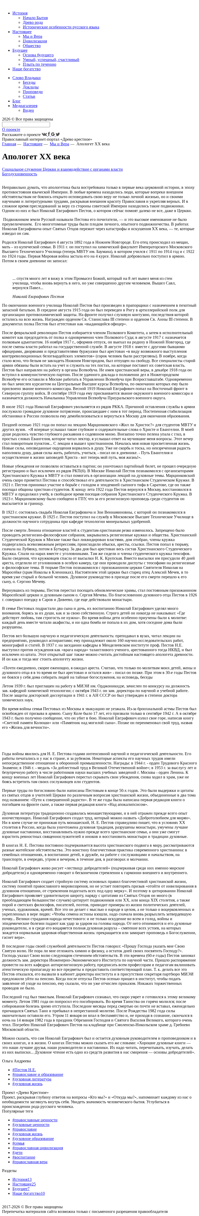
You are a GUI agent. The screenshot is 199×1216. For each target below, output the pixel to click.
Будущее (19, 50)
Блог (16, 101)
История (19, 13)
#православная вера (29, 1162)
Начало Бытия (35, 18)
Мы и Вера (32, 36)
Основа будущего (38, 55)
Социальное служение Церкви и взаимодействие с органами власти (62, 169)
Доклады (31, 87)
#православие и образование (37, 1074)
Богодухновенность (19, 174)
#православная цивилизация (37, 1148)
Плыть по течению (39, 64)
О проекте (11, 129)
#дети (17, 1152)
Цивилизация (35, 41)
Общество (32, 45)
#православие (24, 1129)
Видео (28, 110)
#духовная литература (31, 1079)
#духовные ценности (30, 1124)
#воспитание (23, 1157)
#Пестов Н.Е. (24, 1070)
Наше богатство (26, 69)
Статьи (29, 96)
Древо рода (33, 22)
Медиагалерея (24, 105)
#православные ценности (35, 1120)
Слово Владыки (26, 78)
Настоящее (22, 31)
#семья (18, 1143)
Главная (9, 144)
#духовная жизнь (27, 1084)
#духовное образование (33, 1138)
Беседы (29, 82)
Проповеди (33, 91)
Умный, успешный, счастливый (51, 59)
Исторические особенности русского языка (61, 27)
